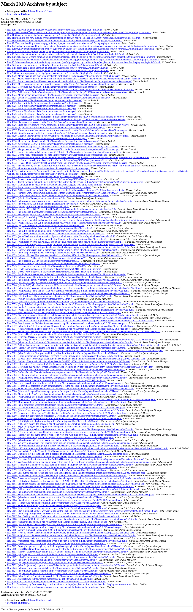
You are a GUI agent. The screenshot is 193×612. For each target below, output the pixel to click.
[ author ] (41, 11)
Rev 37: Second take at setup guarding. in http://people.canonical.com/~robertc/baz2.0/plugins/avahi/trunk (58, 67)
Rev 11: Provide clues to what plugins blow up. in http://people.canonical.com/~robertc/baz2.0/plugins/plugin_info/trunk (64, 40)
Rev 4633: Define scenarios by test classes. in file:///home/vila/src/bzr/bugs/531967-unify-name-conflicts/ (57, 160)
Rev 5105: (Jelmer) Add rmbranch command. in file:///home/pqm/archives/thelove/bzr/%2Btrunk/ (53, 502)
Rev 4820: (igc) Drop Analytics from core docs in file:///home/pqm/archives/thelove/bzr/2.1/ (51, 228)
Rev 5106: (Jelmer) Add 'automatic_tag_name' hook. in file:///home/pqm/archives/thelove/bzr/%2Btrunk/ (57, 508)
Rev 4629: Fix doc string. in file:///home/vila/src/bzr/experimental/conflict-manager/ (47, 138)
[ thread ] (32, 11)
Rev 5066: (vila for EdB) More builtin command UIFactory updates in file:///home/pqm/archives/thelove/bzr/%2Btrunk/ (64, 285)
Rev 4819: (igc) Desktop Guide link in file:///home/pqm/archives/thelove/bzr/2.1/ (45, 225)
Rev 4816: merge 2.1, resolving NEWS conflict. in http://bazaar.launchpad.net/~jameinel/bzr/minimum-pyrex (59, 217)
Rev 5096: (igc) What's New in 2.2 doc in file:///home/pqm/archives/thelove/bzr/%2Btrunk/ (50, 451)
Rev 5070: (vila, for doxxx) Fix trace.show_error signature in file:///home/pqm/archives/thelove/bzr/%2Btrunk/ (60, 296)
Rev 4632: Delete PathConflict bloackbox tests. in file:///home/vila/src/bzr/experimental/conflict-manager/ (57, 154)
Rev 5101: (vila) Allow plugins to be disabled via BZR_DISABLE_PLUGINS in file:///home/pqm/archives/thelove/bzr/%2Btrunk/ (69, 481)
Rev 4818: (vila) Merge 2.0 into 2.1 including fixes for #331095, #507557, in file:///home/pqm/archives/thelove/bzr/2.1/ (64, 222)
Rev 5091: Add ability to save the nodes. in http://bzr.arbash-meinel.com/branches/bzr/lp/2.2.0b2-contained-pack (60, 424)
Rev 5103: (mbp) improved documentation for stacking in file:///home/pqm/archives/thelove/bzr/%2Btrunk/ (58, 492)
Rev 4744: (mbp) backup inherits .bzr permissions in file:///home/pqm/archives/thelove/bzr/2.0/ (52, 212)
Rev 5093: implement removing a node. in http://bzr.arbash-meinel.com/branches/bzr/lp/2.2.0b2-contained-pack (60, 437)
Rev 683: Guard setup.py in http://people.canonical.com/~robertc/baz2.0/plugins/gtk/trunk (50, 579)
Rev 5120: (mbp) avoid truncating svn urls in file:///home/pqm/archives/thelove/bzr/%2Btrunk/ (52, 560)
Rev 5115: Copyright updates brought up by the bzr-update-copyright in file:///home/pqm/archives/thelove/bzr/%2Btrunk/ (65, 546)
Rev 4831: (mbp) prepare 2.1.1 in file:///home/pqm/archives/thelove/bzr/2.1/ (43, 260)
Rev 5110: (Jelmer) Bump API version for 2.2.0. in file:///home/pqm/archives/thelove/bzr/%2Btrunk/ (55, 530)
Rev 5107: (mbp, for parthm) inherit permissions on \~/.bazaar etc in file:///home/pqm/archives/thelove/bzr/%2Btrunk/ (63, 513)
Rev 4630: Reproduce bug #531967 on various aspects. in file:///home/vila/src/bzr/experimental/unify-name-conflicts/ (63, 146)
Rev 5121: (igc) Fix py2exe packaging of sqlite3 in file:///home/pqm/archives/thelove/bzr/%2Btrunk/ (55, 562)
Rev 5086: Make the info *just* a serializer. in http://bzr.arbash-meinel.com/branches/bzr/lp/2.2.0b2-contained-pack (62, 394)
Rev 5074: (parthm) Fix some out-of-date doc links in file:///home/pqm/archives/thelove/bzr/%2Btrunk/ (56, 307)
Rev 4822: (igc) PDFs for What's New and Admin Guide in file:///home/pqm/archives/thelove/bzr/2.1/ (55, 233)
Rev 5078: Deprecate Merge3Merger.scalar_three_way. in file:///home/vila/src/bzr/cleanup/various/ (54, 337)
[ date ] (50, 11)
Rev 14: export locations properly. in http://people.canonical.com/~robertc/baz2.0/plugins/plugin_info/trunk (58, 51)
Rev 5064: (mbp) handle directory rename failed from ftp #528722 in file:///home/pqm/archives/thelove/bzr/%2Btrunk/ (63, 280)
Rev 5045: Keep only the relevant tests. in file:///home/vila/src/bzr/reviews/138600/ (46, 266)
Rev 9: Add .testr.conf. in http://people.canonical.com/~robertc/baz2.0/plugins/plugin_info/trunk (53, 587)
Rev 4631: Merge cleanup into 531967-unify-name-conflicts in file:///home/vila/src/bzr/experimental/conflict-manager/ (63, 149)
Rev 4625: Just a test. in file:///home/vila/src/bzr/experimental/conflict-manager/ (45, 103)
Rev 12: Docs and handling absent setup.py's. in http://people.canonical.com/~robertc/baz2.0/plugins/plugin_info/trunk (63, 43)
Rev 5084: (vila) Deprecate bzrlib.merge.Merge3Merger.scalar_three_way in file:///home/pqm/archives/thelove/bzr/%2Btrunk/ (67, 377)
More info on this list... (18, 14)
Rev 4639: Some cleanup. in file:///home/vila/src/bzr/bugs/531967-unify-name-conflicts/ (49, 187)
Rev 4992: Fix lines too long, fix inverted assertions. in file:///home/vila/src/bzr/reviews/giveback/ (53, 263)
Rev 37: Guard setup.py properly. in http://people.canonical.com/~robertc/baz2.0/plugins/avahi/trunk (55, 65)
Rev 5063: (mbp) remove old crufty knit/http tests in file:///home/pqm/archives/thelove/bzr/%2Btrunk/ (55, 277)
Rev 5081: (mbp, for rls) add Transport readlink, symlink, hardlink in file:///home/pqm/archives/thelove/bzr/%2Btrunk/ (63, 353)
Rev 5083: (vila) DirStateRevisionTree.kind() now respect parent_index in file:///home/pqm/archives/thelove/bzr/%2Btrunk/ (66, 369)
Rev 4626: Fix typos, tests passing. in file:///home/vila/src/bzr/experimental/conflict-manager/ (51, 122)
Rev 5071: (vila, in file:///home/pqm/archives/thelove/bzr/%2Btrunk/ (39, 299)
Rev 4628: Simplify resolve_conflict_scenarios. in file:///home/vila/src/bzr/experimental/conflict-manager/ (57, 133)
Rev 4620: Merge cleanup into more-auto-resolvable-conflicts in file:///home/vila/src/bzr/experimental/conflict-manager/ (64, 76)
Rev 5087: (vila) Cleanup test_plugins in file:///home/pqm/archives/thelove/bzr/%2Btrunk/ (50, 396)
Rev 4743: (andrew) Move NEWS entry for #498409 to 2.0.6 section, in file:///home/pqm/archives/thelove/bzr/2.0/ (62, 209)
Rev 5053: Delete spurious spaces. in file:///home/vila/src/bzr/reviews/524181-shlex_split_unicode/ (54, 269)
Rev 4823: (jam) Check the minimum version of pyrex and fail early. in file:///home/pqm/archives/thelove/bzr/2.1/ (61, 236)
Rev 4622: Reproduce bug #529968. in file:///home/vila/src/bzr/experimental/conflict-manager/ (52, 86)
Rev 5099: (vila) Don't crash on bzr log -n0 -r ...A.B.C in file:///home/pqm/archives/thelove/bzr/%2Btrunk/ (58, 470)
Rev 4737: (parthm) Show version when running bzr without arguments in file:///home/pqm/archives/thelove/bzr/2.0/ (62, 193)
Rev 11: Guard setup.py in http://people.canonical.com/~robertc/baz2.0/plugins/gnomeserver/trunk (54, 35)
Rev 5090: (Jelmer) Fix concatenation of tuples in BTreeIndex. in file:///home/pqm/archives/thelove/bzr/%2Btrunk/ (61, 415)
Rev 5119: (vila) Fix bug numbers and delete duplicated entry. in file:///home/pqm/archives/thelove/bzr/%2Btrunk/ (61, 557)
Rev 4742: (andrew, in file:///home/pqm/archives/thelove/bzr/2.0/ (38, 206)
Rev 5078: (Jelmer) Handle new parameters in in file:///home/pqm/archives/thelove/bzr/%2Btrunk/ (54, 334)
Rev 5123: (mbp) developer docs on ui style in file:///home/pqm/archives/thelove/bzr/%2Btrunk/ (53, 568)
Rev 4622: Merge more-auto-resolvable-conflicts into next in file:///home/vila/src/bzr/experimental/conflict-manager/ (62, 84)
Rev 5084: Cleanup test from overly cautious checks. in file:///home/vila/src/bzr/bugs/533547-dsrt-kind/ (56, 380)
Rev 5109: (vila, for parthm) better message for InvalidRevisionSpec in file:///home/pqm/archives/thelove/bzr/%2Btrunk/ (64, 524)
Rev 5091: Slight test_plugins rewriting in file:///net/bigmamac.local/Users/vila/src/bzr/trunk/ (51, 426)
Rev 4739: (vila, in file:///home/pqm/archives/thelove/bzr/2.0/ (36, 198)
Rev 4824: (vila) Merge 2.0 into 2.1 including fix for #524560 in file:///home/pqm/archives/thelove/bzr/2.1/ (58, 239)
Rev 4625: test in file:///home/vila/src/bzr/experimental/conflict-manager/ (41, 106)
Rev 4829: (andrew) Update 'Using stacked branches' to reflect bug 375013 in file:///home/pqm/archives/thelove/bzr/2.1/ (64, 255)
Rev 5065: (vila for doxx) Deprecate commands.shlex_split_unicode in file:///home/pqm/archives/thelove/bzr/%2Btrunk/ (64, 282)
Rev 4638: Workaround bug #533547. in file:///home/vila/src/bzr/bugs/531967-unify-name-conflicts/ (55, 184)
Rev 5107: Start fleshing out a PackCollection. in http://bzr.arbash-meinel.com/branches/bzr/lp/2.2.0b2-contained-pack (63, 516)
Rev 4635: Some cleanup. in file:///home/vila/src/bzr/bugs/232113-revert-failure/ (45, 176)
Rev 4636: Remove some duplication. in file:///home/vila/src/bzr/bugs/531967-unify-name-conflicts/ (54, 179)
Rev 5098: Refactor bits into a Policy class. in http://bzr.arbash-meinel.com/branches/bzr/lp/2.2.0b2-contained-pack (62, 467)
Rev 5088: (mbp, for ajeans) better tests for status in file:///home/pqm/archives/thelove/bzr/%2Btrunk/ (55, 405)
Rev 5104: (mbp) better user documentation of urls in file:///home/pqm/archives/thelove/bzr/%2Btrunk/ (56, 497)
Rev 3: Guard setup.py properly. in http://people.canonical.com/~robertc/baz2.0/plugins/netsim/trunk (55, 73)
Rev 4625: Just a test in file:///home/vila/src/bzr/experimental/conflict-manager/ (44, 100)
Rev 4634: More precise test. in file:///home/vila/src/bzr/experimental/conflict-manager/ (48, 168)
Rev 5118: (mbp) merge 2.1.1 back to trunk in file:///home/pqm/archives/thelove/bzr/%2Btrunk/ (52, 554)
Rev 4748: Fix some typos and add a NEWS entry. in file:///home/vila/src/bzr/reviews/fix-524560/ (54, 214)
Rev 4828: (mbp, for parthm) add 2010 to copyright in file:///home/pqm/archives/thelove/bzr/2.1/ (53, 252)
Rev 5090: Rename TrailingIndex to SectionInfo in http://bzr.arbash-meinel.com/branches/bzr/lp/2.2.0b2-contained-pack (64, 418)
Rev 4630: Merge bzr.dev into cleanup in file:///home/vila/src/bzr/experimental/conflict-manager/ (53, 141)
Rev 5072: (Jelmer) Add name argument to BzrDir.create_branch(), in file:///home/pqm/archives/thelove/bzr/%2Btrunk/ (64, 301)
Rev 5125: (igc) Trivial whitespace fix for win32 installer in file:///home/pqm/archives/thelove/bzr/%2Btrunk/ (59, 573)
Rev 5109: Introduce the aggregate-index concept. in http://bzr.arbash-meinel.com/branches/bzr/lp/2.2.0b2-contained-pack (65, 527)
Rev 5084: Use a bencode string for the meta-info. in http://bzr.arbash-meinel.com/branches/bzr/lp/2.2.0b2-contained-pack (65, 383)
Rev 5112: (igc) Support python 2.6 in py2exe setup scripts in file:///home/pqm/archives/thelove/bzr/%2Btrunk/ (60, 538)
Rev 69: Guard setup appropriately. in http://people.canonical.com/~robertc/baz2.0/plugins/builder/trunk (56, 581)
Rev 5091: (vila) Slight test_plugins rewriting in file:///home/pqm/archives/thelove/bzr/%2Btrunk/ (53, 421)
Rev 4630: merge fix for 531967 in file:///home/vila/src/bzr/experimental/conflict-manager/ (50, 144)
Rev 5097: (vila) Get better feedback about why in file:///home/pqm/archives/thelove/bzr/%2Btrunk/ (54, 456)
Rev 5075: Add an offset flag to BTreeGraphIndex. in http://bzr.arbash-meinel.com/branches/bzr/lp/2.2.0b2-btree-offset (64, 312)
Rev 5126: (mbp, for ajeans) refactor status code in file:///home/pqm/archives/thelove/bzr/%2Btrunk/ (55, 576)
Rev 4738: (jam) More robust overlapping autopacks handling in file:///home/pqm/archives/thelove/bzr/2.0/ (58, 195)
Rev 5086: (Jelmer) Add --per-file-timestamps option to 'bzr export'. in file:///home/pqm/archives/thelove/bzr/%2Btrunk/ (64, 391)
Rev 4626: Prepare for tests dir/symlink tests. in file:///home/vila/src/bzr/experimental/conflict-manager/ (56, 127)
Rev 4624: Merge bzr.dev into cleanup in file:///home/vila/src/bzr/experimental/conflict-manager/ (53, 95)
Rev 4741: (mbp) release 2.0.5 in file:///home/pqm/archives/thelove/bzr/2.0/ (43, 203)
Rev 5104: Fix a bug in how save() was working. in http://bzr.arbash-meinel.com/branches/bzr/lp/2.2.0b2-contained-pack (65, 500)
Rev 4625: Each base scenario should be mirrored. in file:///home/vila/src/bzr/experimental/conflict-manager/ (58, 97)
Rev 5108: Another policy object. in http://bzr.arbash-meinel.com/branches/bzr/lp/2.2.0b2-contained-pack (57, 521)
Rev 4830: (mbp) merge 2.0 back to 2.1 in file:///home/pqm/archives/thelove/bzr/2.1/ (47, 258)
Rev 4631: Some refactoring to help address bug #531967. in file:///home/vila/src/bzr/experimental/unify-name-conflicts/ (64, 152)
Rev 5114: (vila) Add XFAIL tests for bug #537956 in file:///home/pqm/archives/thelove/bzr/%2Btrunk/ (56, 543)
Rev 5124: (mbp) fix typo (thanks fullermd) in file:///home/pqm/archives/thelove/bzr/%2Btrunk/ (52, 570)
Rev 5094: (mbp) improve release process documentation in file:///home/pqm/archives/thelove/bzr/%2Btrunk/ (59, 440)
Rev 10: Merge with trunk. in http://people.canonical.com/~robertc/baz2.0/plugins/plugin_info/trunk (55, 29)
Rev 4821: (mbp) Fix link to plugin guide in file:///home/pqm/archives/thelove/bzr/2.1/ (48, 231)
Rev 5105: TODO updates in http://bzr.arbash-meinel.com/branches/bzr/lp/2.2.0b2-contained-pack (54, 505)
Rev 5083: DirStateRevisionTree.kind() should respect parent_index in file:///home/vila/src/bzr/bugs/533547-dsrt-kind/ (63, 372)
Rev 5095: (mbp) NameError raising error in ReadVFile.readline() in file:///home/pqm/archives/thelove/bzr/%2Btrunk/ (63, 445)
